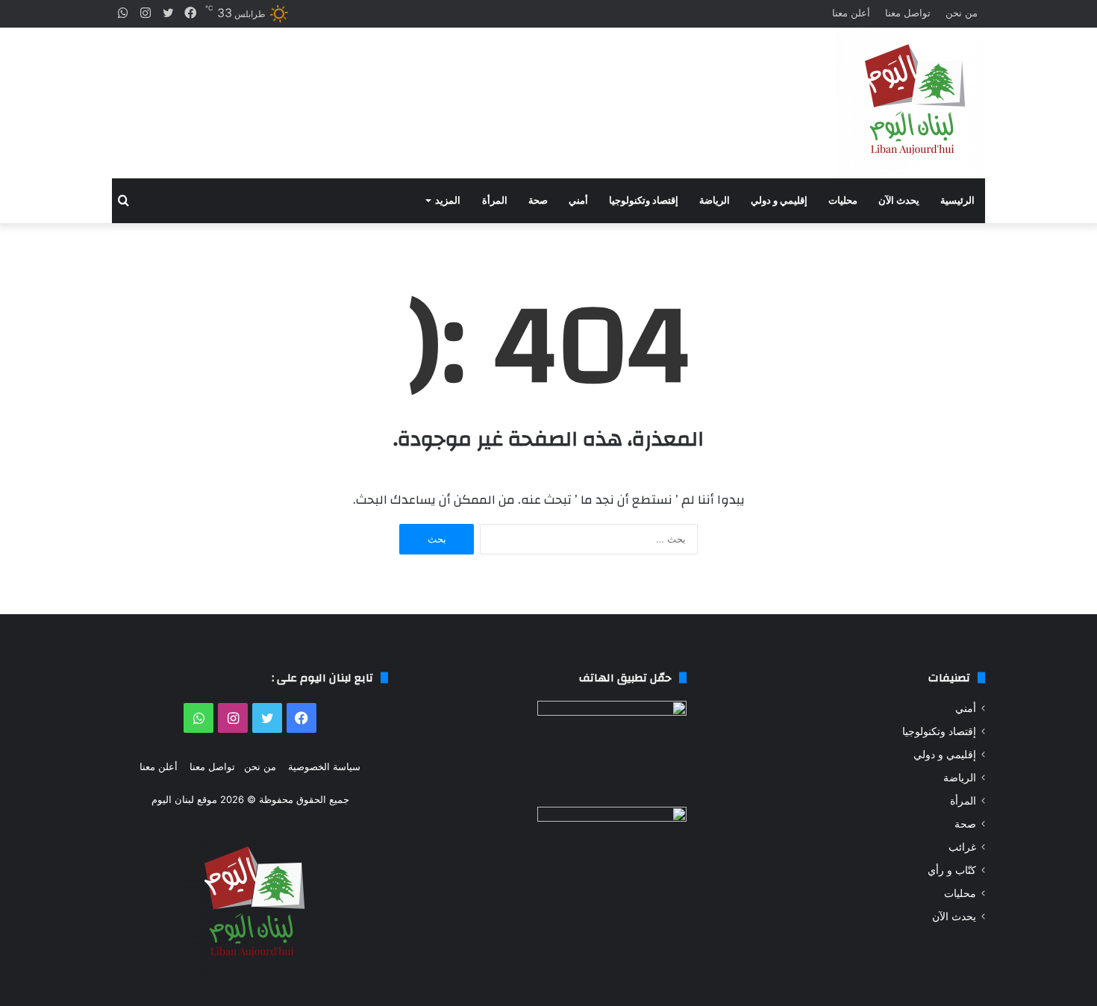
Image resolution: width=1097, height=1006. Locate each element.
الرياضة (714, 200)
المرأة (494, 200)
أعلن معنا (851, 13)
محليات (842, 200)
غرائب (962, 847)
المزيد (447, 200)
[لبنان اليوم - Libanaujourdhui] (910, 103)
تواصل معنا (908, 13)
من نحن (962, 13)
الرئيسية (957, 200)
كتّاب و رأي (952, 870)
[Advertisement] (399, 90)
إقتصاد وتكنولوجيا (643, 200)
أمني (578, 200)
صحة (538, 200)
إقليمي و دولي (779, 200)
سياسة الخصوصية (324, 766)
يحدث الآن (898, 200)
